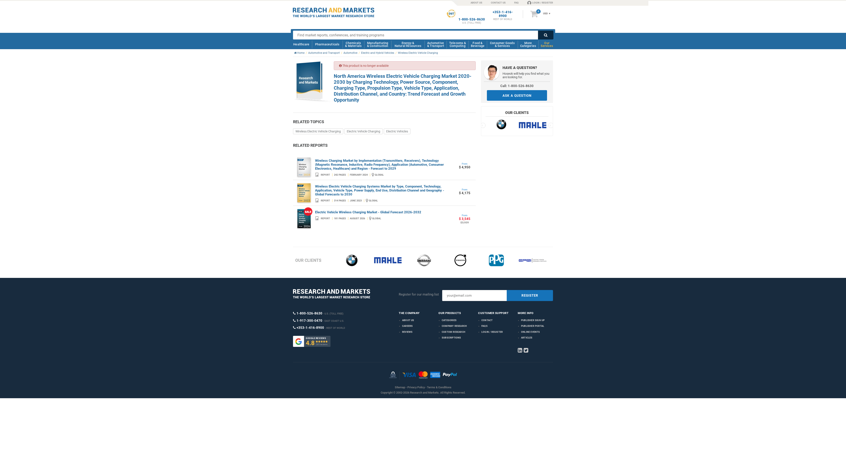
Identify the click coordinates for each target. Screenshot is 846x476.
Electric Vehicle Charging (363, 131)
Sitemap (400, 387)
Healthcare (301, 44)
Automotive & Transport (435, 44)
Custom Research (453, 332)
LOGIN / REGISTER (542, 2)
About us (408, 320)
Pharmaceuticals (327, 44)
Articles (526, 337)
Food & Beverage (478, 44)
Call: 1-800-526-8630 (517, 86)
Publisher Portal (532, 326)
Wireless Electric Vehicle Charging (318, 131)
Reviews (407, 332)
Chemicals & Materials (353, 44)
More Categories (528, 44)
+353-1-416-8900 (503, 14)
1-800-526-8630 (471, 19)
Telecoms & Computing (457, 44)
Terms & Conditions (439, 387)
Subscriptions (451, 337)
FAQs (484, 326)
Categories (449, 320)
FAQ (516, 2)
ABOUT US (476, 2)
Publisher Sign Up (533, 320)
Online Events (530, 332)
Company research (454, 326)
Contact (487, 320)
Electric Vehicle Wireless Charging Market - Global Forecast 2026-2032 (368, 212)
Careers (407, 326)
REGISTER (529, 296)
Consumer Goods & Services (502, 44)
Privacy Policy (416, 387)
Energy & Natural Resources (408, 44)
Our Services (547, 44)
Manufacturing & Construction (377, 44)
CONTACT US (498, 2)
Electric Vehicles (397, 131)
